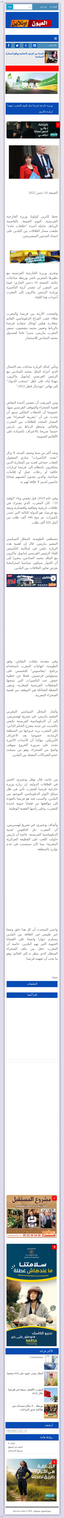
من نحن (43, 6)
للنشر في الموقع (15, 1447)
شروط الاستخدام (15, 1451)
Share (55, 977)
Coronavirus (36, 1357)
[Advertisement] (32, 619)
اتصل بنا (11, 1443)
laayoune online (19, 1511)
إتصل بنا (53, 6)
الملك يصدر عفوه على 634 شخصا (25, 1373)
